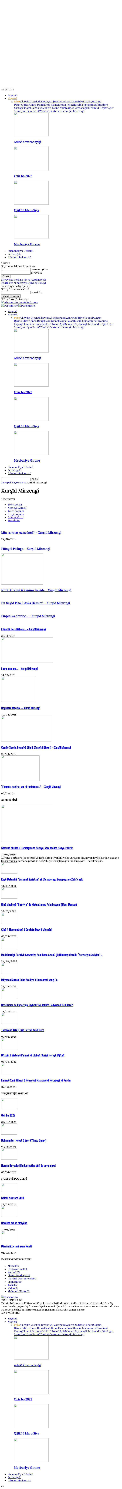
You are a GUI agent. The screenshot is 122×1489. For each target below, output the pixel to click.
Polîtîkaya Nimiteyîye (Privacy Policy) (23, 282)
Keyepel (12, 95)
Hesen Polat (65, 104)
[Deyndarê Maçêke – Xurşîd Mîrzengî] (18, 701)
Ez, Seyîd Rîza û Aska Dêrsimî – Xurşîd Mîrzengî (35, 603)
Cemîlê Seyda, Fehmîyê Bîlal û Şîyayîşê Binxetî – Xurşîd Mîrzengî (36, 747)
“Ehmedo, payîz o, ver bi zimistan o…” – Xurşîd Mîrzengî (31, 786)
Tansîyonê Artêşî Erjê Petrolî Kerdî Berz (22, 1030)
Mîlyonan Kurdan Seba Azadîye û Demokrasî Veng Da (29, 980)
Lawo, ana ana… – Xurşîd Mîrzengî (19, 668)
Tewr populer (16, 510)
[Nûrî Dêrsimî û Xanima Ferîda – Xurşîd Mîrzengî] (22, 583)
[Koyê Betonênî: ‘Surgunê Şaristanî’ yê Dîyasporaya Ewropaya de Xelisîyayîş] (9, 872)
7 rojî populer (16, 514)
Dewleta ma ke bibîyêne (14, 1223)
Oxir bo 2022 (23, 176)
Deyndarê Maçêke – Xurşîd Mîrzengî (20, 708)
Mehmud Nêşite (97, 107)
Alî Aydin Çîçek (28, 101)
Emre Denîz (37, 104)
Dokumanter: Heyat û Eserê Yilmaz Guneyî (23, 1140)
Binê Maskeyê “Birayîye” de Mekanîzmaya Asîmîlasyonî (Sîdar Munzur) (39, 904)
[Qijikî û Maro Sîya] (31, 203)
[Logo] (9, 305)
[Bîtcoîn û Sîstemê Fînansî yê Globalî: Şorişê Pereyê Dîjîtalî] (9, 1048)
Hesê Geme (51, 104)
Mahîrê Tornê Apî (53, 107)
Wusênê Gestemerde (52, 111)
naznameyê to (39, 269)
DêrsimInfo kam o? (19, 257)
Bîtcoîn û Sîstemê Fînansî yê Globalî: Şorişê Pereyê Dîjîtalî (32, 1055)
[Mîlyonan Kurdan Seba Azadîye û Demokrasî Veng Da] (9, 972)
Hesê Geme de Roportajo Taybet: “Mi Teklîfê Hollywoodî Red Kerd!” (37, 1005)
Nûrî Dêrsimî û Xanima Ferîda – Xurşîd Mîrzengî (36, 590)
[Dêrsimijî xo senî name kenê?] (9, 1239)
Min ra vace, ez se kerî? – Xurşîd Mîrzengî (31, 532)
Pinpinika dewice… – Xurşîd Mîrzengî (28, 616)
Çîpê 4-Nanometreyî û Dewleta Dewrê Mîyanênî (26, 929)
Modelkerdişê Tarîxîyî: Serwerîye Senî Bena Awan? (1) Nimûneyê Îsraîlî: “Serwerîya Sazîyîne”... (51, 954)
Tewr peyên (15, 504)
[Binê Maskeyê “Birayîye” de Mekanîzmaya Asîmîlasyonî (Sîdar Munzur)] (9, 897)
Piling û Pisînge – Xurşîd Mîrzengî (25, 549)
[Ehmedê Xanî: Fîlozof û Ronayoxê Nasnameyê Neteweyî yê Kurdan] (9, 1073)
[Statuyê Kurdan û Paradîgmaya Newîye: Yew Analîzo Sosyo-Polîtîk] (27, 841)
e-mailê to (37, 292)
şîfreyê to (36, 272)
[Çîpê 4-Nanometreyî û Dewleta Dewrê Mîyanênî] (9, 922)
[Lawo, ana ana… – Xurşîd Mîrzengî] (27, 661)
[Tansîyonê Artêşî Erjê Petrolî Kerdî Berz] (9, 1023)
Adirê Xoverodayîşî (27, 142)
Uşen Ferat (32, 111)
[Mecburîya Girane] (31, 237)
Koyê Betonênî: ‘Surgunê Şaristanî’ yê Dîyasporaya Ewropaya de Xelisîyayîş (42, 879)
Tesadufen (14, 520)
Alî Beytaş (43, 101)
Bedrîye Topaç (83, 101)
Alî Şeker (54, 101)
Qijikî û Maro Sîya (26, 210)
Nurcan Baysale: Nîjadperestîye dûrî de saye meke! (28, 1165)
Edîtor (26, 104)
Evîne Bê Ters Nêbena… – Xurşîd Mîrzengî (23, 629)
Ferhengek (14, 254)
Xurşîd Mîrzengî (74, 111)
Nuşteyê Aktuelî (17, 507)
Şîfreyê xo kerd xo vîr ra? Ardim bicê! (23, 279)
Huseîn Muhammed (85, 104)
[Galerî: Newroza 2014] (9, 1191)
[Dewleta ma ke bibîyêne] (9, 1216)
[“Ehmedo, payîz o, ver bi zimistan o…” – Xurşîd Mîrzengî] (20, 779)
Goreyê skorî (15, 517)
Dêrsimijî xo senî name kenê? (16, 1246)
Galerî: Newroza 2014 (12, 1198)
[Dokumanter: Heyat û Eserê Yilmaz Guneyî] (9, 1133)
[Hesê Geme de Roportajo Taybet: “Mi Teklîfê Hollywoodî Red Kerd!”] (9, 998)
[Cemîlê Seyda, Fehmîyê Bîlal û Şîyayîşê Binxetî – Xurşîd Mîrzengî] (26, 740)
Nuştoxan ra (18, 482)
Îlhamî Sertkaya (32, 107)
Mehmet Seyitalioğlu (76, 107)
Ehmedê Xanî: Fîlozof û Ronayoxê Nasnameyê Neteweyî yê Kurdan (36, 1080)
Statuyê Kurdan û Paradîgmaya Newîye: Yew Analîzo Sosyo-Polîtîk (37, 848)
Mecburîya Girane (27, 244)
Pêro (17, 101)
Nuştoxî (12, 98)
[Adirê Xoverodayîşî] (31, 135)
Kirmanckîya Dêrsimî (20, 250)
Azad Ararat (67, 101)
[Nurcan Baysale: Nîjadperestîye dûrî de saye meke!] (9, 1158)
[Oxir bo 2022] (31, 169)
